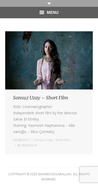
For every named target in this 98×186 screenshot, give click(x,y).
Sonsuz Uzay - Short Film (52, 140)
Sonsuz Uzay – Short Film (40, 98)
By (27, 145)
